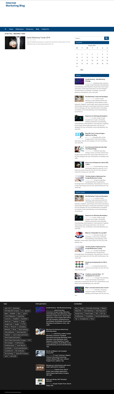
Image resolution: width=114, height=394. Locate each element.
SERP (96, 185)
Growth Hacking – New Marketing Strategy (58, 307)
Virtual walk (78, 187)
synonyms (104, 170)
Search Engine (90, 104)
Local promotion (96, 237)
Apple (6, 313)
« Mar (81, 69)
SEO (97, 88)
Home (11, 29)
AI (22, 311)
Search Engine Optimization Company (99, 106)
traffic (84, 269)
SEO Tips (87, 108)
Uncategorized (84, 319)
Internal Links (86, 154)
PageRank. (83, 104)
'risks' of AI (8, 308)
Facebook (88, 291)
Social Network (84, 92)
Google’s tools (89, 120)
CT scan (55, 355)
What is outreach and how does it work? (97, 287)
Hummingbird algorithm (91, 168)
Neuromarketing (23, 329)
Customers (105, 83)
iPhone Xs (13, 327)
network (66, 359)
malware (48, 359)
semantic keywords (85, 170)
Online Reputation (88, 86)
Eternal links (103, 266)
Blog (37, 29)
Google (87, 85)
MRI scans (60, 359)
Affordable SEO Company (12, 311)
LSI (104, 168)
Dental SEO (24, 319)
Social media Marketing (88, 110)
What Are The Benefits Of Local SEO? (96, 233)
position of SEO (94, 139)
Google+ (95, 120)
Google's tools (8, 324)
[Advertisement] (75, 13)
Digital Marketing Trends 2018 (38, 38)
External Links (104, 152)
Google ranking (100, 182)
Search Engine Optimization (89, 88)
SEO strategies (103, 88)
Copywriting (103, 289)
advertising (96, 83)
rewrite (87, 279)
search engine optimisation (102, 104)
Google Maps (101, 180)
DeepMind (16, 319)
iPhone (6, 327)
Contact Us (45, 29)
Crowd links (97, 152)
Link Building (101, 120)
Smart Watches (21, 345)
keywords (100, 168)
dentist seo (8, 321)
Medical (54, 359)
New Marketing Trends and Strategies (96, 96)
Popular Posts (97, 86)
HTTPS (24, 324)
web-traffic (95, 92)
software (58, 361)
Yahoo (92, 319)
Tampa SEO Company (80, 172)
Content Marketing (98, 166)
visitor (90, 92)
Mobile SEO (104, 100)
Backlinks (96, 151)
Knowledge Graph (79, 183)
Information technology (53, 337)
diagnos (68, 355)
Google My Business (90, 182)
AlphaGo (27, 311)
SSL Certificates (19, 351)
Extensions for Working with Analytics (96, 116)
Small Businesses (79, 90)
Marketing (96, 85)
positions (87, 268)
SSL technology (9, 353)
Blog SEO (98, 137)
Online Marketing (104, 85)
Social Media (87, 90)
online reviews (84, 240)
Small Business (94, 156)
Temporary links (79, 269)
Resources (29, 29)
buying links (97, 266)
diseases (49, 357)
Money (14, 329)
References (20, 29)
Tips (106, 127)
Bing (76, 308)
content (97, 98)
